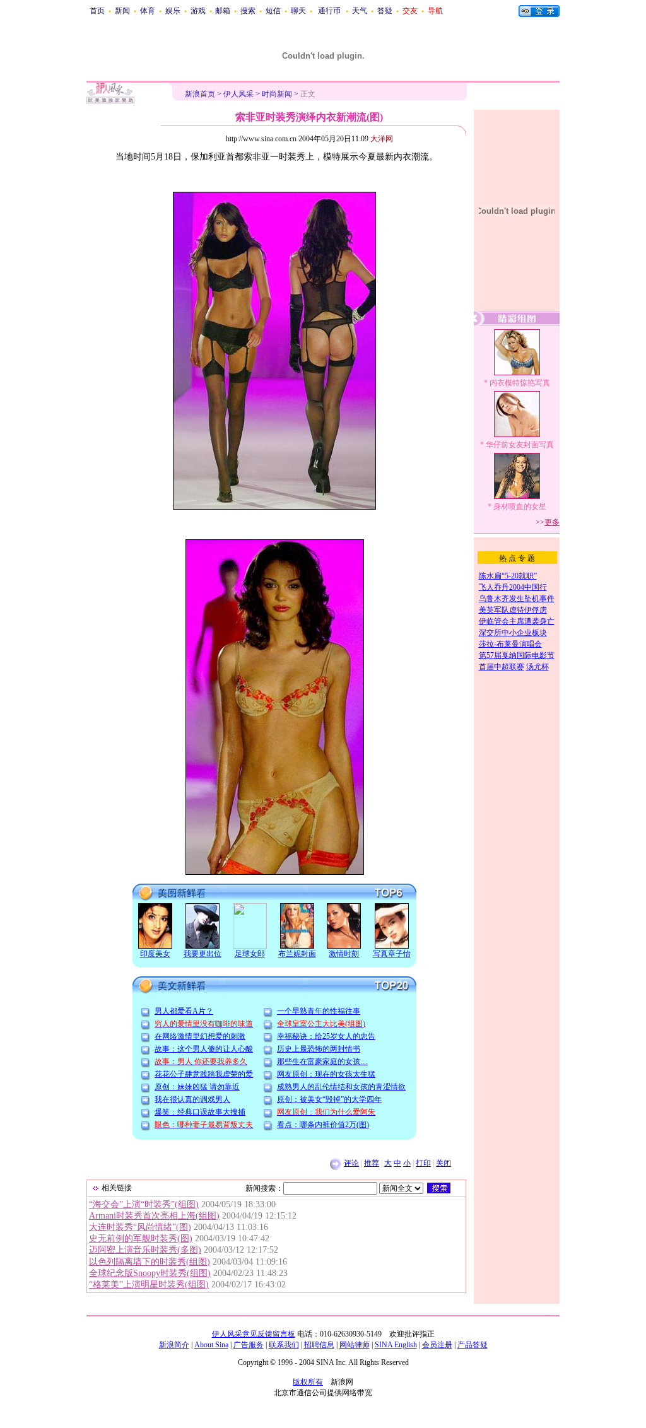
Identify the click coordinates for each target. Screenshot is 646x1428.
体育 (147, 10)
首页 (97, 10)
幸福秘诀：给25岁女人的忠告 (326, 1036)
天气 (359, 10)
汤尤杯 (537, 666)
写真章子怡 (392, 953)
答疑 (384, 10)
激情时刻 (344, 953)
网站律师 (354, 1344)
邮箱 (222, 10)
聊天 (298, 10)
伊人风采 (238, 94)
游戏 (198, 10)
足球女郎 (250, 953)
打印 (423, 1163)
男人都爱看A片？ (184, 1011)
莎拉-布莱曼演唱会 (510, 644)
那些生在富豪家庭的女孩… (322, 1061)
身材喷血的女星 (519, 506)
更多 (552, 522)
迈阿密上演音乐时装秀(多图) (145, 1250)
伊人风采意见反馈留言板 (253, 1334)
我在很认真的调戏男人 (192, 1099)
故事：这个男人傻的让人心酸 (204, 1049)
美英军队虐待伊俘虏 (513, 610)
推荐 (371, 1163)
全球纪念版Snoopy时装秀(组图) (150, 1273)
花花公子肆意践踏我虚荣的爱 (204, 1074)
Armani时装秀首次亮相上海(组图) (154, 1215)
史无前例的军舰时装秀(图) (140, 1238)
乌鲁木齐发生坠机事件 (517, 598)
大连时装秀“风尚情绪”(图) (140, 1227)
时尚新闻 (277, 94)
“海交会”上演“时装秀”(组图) (144, 1204)
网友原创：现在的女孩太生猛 (326, 1074)
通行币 (329, 10)
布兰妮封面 (297, 953)
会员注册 (437, 1344)
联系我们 (284, 1344)
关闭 (443, 1163)
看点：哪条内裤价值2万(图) (323, 1124)
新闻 (122, 10)
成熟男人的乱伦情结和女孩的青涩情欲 (341, 1086)
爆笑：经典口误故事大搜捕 (200, 1112)
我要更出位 (202, 953)
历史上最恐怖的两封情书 (318, 1049)
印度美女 (155, 953)
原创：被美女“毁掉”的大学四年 (329, 1099)
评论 (351, 1163)
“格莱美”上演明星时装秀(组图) (149, 1284)
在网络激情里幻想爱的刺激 (200, 1036)
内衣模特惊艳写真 (520, 382)
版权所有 (308, 1382)
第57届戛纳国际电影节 (517, 655)
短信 (273, 10)
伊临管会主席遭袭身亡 (517, 621)
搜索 (247, 10)
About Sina (211, 1344)
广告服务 (248, 1344)
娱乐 (172, 10)
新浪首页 (200, 94)
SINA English (396, 1344)
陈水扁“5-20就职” (508, 575)
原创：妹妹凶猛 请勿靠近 (197, 1086)
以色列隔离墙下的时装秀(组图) (149, 1262)
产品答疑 (472, 1344)
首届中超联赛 (501, 666)
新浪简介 (174, 1344)
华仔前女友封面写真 (520, 444)
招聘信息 (319, 1344)
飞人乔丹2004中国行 (513, 587)
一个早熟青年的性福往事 (318, 1011)
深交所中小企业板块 (513, 632)
